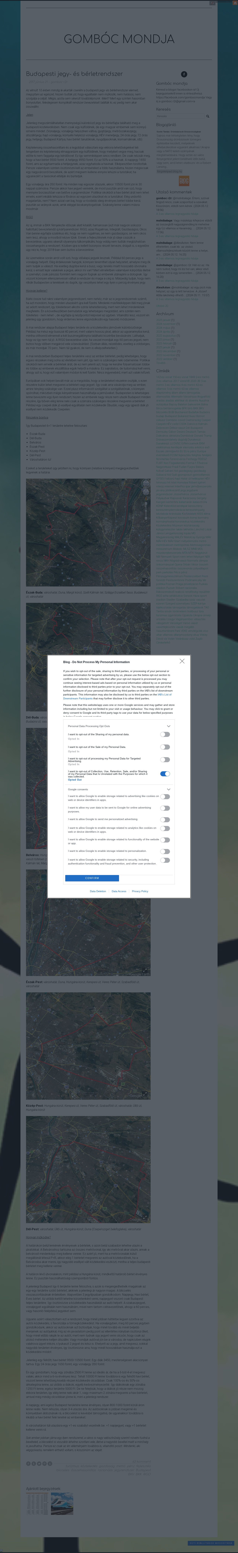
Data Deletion (98, 891)
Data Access (119, 891)
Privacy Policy (140, 891)
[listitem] (119, 726)
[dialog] (119, 776)
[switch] (165, 734)
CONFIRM (92, 878)
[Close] (183, 662)
